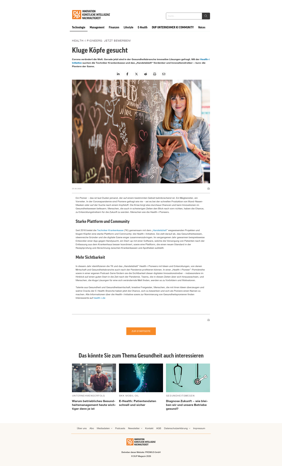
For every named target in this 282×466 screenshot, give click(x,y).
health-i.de (99, 298)
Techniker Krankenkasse (110, 230)
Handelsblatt (160, 230)
